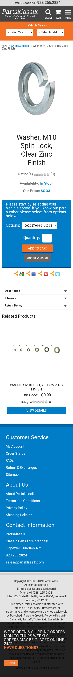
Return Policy (13, 305)
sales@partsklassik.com (25, 562)
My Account (15, 446)
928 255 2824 (16, 555)
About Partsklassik (20, 494)
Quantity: (31, 237)
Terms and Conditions (23, 501)
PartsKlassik (15, 534)
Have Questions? (24, 3)
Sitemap (12, 474)
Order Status (15, 453)
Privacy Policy (16, 508)
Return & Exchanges (21, 467)
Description (12, 290)
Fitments (10, 298)
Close (11, 663)
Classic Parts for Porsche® (27, 541)
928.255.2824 (49, 2)
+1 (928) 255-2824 (40, 592)
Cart (58, 18)
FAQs (10, 460)
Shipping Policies (19, 515)
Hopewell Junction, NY (23, 548)
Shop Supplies (20, 45)
